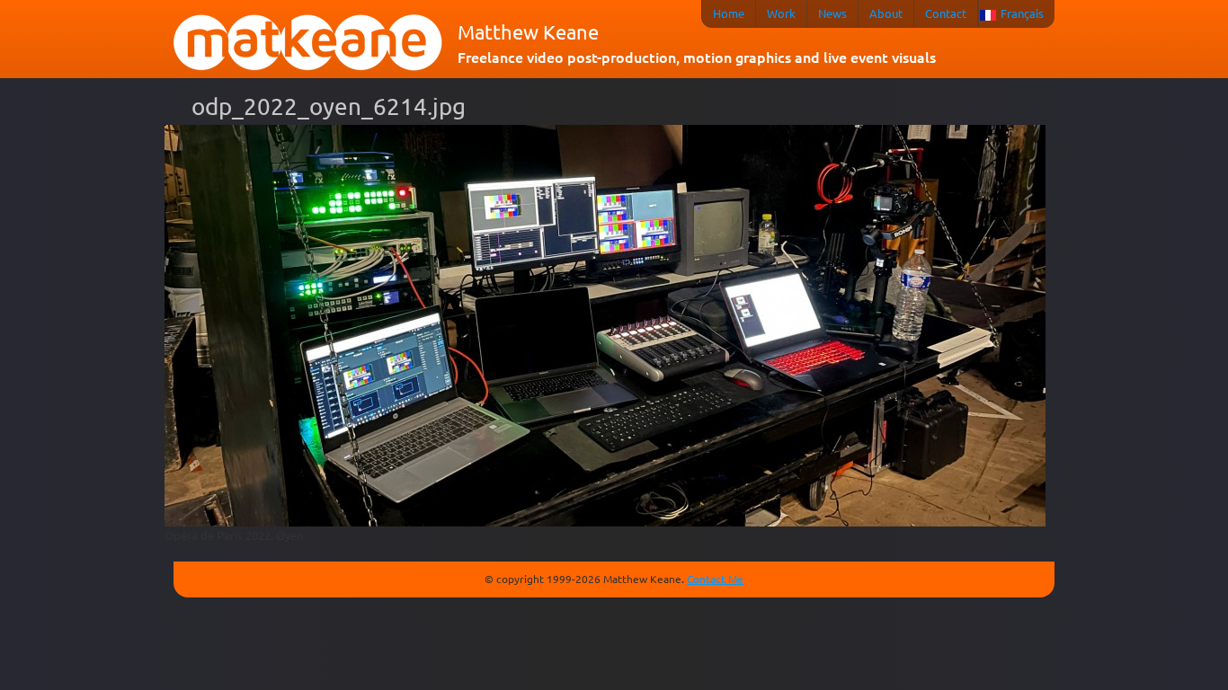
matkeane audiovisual (308, 43)
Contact (945, 13)
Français (1022, 13)
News (832, 13)
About (886, 13)
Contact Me (715, 578)
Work (781, 13)
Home (728, 13)
